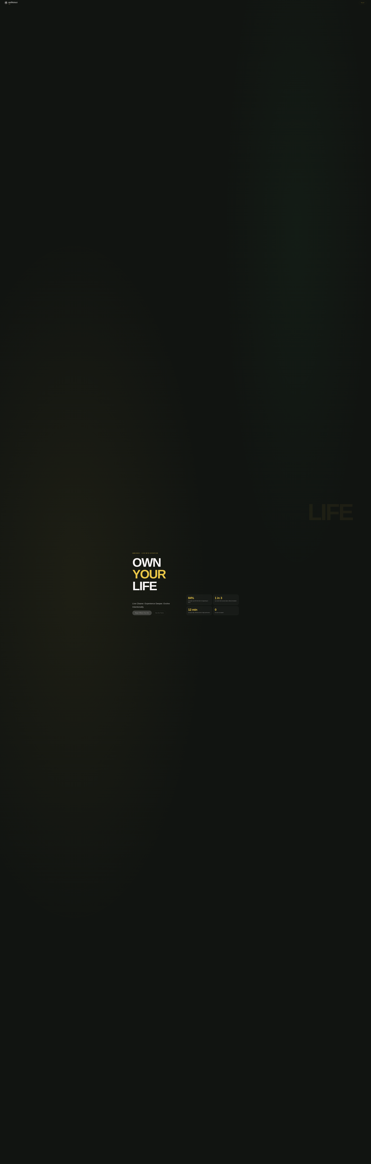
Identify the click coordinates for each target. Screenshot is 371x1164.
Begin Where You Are (142, 613)
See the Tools (159, 613)
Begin (362, 2)
